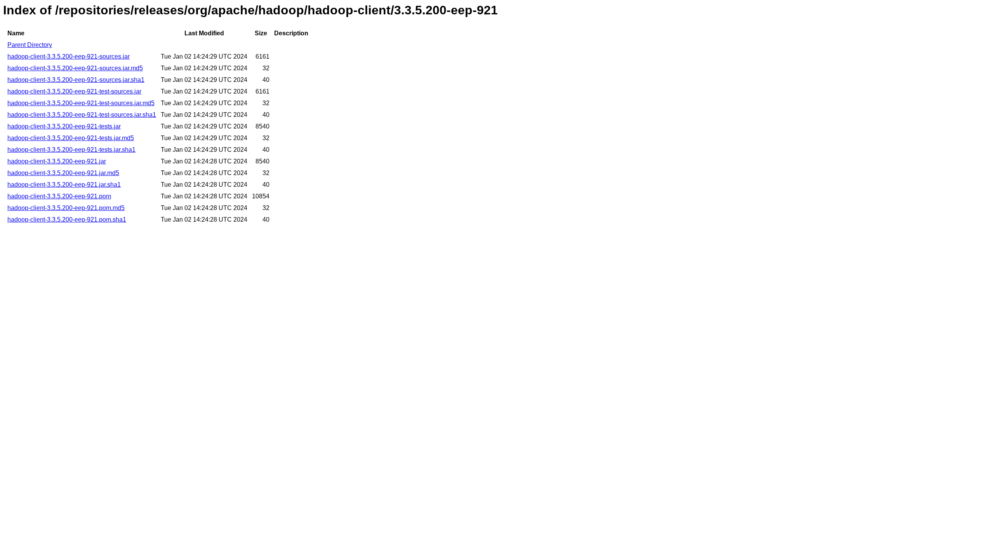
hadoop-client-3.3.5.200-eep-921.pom (59, 196)
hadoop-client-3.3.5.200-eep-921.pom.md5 (66, 208)
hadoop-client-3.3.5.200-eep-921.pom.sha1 (66, 219)
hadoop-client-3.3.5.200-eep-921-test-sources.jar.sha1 (81, 114)
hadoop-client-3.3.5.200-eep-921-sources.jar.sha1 (75, 79)
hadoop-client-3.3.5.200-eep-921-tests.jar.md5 (70, 138)
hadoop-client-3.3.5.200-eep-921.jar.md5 (63, 173)
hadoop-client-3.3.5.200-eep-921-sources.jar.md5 (75, 68)
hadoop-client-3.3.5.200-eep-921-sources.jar (68, 56)
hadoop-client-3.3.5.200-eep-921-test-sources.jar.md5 (81, 103)
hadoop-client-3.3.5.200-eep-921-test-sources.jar (74, 91)
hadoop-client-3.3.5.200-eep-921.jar (56, 161)
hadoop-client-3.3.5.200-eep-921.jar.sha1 (64, 184)
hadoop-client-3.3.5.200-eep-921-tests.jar (64, 126)
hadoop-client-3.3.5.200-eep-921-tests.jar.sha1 (71, 149)
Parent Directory (29, 45)
